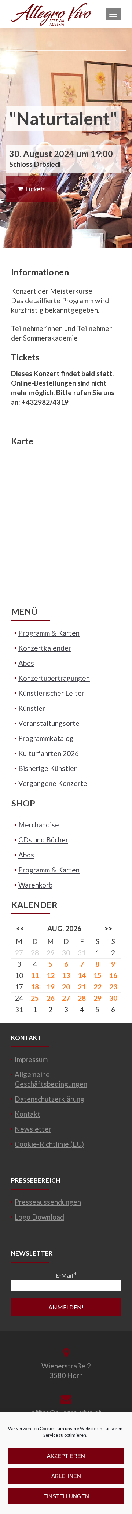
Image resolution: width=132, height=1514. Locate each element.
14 (82, 975)
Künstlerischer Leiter (51, 693)
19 (51, 986)
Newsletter (33, 1129)
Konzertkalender (44, 648)
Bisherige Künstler (47, 768)
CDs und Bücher (43, 839)
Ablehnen (66, 1476)
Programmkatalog (46, 738)
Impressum (31, 1059)
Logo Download (39, 1217)
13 (66, 975)
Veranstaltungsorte (49, 723)
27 (66, 998)
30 (113, 998)
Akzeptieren (66, 1456)
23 (113, 986)
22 (98, 986)
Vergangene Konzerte (52, 783)
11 (35, 975)
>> (108, 928)
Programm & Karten (49, 633)
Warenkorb (35, 885)
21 (82, 986)
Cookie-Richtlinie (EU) (49, 1144)
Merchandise (38, 824)
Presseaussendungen (48, 1202)
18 (35, 986)
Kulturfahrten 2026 (48, 753)
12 (51, 975)
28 (82, 998)
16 (113, 975)
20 (66, 986)
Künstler (31, 708)
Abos (26, 663)
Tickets (34, 189)
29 (98, 998)
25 (35, 998)
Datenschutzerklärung (49, 1099)
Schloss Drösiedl (35, 164)
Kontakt (27, 1114)
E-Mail (66, 1275)
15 (98, 975)
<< (20, 928)
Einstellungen (66, 1496)
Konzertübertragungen (54, 678)
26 (51, 998)
